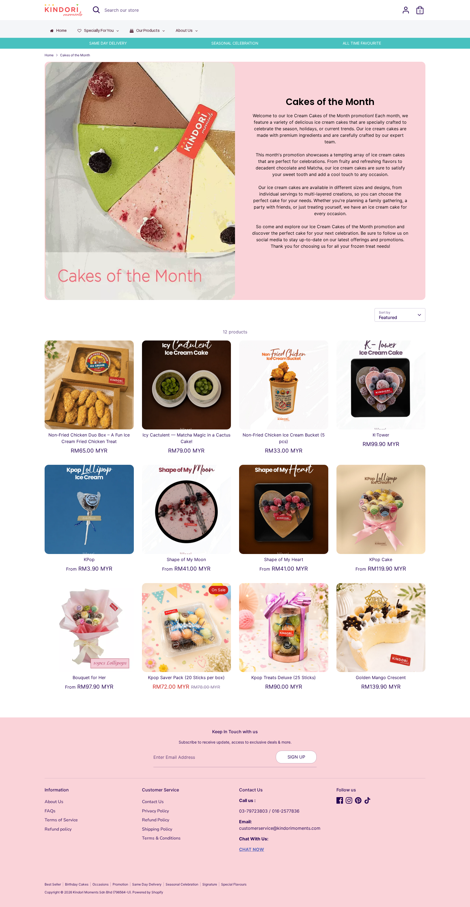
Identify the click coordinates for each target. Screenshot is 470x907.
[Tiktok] (367, 800)
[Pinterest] (358, 800)
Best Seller (53, 884)
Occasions (100, 884)
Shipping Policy (157, 829)
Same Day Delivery (147, 884)
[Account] (405, 10)
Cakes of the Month (75, 55)
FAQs (50, 811)
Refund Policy (155, 820)
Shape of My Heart (283, 559)
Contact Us (153, 802)
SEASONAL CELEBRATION (234, 43)
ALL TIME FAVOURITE (362, 43)
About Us (54, 802)
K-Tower (381, 435)
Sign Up (296, 757)
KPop (89, 559)
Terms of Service (61, 820)
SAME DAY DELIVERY (108, 43)
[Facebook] (339, 800)
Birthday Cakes (76, 884)
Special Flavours (233, 884)
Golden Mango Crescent (381, 677)
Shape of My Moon (186, 559)
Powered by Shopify (147, 892)
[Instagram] (349, 800)
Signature (209, 884)
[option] (108, 43)
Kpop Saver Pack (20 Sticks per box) (186, 677)
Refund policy (58, 829)
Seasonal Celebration (182, 884)
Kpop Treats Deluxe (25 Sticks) (283, 677)
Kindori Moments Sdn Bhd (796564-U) (102, 892)
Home (49, 55)
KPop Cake (380, 559)
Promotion (120, 884)
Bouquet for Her (89, 677)
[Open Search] (96, 9)
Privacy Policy (155, 811)
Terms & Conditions (161, 838)
